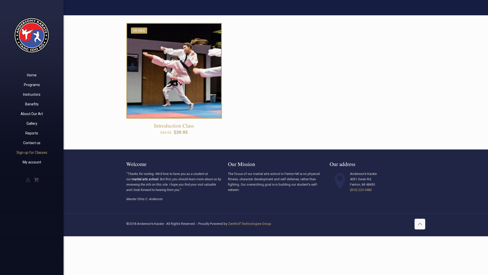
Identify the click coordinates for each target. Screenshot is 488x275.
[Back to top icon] (420, 224)
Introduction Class (174, 125)
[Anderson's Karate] (32, 35)
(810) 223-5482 (361, 190)
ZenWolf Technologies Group (249, 224)
